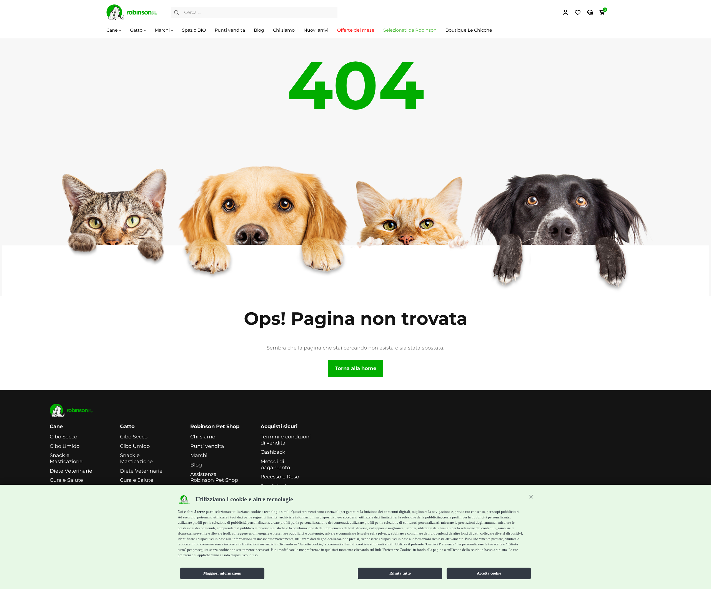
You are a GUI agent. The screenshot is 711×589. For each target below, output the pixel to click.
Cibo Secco (63, 437)
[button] (531, 496)
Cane (112, 30)
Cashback (273, 452)
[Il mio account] (565, 12)
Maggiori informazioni (222, 573)
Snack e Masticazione (66, 459)
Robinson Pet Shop (214, 427)
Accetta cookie (489, 573)
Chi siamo (284, 30)
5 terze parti (204, 512)
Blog (259, 30)
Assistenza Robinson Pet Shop (214, 477)
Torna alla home (355, 368)
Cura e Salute (66, 480)
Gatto (136, 30)
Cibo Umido (64, 446)
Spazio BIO (194, 30)
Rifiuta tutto (400, 573)
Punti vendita (230, 30)
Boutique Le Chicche (468, 30)
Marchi (162, 30)
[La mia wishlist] (577, 12)
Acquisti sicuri (279, 427)
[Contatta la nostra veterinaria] (590, 12)
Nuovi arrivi (316, 30)
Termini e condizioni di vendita (286, 440)
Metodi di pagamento (275, 465)
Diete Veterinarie (71, 471)
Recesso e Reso (280, 477)
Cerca (176, 12)
